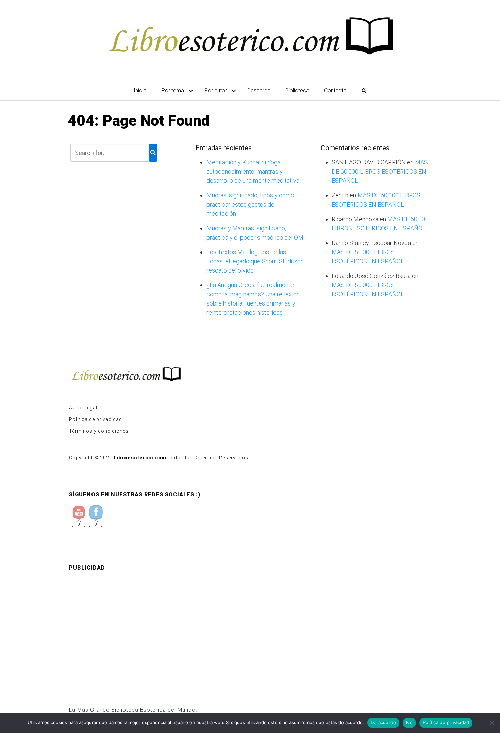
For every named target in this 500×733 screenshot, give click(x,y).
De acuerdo (383, 722)
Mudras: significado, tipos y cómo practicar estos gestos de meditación (250, 204)
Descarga (258, 90)
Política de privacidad (95, 419)
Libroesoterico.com (140, 457)
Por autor (215, 90)
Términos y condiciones (99, 431)
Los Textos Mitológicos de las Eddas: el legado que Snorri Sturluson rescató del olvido (255, 261)
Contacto (335, 90)
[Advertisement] (250, 624)
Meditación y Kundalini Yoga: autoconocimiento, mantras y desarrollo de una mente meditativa (252, 171)
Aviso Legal (83, 408)
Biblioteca (297, 90)
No (409, 722)
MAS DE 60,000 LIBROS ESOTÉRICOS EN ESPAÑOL (380, 171)
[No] (491, 722)
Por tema (173, 90)
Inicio (140, 90)
